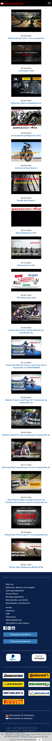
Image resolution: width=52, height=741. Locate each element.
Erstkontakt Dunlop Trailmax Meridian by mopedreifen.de (26, 331)
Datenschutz (11, 617)
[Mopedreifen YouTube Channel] (13, 628)
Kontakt (9, 607)
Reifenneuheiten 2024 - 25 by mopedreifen (26, 38)
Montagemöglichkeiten (15, 597)
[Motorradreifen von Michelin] (39, 692)
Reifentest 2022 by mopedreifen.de (26, 103)
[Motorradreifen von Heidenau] (39, 684)
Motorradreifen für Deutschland (21, 715)
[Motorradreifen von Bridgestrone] (13, 675)
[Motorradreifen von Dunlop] (13, 684)
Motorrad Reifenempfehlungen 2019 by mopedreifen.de (26, 467)
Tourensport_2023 (26, 70)
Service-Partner (12, 593)
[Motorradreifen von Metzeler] (13, 692)
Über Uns (9, 584)
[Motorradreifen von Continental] (39, 675)
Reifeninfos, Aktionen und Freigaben (20, 587)
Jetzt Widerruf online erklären (17, 623)
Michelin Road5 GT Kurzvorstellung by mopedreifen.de (26, 435)
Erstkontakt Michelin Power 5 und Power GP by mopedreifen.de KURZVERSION (26, 366)
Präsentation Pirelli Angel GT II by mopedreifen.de (26, 534)
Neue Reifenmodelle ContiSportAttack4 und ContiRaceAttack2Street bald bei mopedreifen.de (26, 500)
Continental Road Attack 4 (26, 168)
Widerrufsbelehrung (14, 620)
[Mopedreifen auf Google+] (9, 628)
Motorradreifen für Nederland (20, 718)
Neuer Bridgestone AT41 (26, 233)
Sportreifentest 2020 (26, 265)
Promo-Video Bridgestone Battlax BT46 (26, 567)
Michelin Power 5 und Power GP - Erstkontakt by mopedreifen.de (26, 401)
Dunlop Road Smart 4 (26, 200)
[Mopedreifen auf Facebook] (5, 628)
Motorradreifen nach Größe (17, 600)
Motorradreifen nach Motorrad (18, 603)
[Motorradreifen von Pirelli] (13, 701)
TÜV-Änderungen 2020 (26, 297)
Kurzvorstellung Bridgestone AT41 (26, 135)
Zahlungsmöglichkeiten (15, 590)
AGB (7, 613)
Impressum (10, 610)
